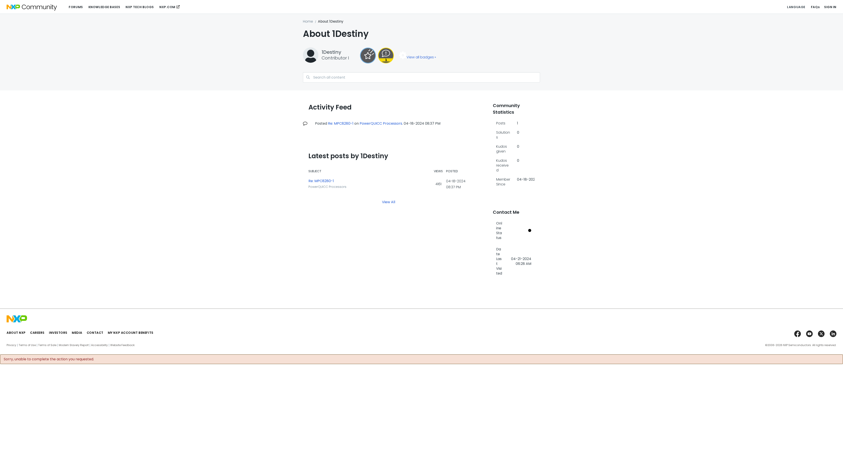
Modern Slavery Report (74, 345)
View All (388, 201)
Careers (37, 332)
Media (77, 332)
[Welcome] (368, 55)
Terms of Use (27, 345)
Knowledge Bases (104, 7)
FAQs (815, 7)
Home (308, 21)
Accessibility (99, 345)
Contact (95, 332)
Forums (76, 7)
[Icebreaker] (386, 55)
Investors (58, 332)
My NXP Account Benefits (130, 332)
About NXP (16, 332)
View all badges (420, 57)
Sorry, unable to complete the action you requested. (49, 359)
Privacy (11, 345)
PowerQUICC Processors (381, 123)
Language (796, 7)
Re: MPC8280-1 (340, 123)
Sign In (830, 7)
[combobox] (421, 77)
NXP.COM (167, 7)
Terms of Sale (47, 345)
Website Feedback (122, 345)
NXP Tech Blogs (140, 7)
